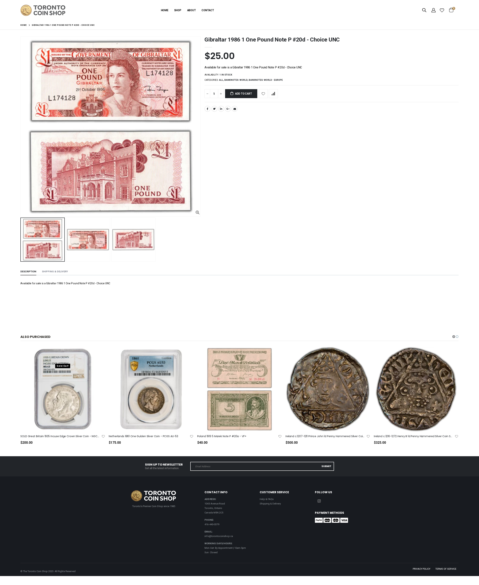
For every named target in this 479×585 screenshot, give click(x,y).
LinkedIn (221, 109)
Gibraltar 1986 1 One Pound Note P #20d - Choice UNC (272, 39)
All (221, 80)
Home (23, 25)
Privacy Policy (421, 568)
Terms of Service (445, 568)
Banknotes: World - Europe (266, 80)
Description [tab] (28, 271)
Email (235, 109)
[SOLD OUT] (98, 355)
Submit (326, 466)
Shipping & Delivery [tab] (55, 271)
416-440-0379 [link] (212, 524)
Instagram (319, 501)
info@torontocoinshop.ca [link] (219, 536)
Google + (228, 109)
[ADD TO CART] (187, 355)
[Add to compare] (273, 93)
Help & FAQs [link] (267, 499)
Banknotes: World (236, 80)
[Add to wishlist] (263, 93)
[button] (453, 336)
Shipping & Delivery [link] (270, 503)
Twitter (214, 109)
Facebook (207, 109)
